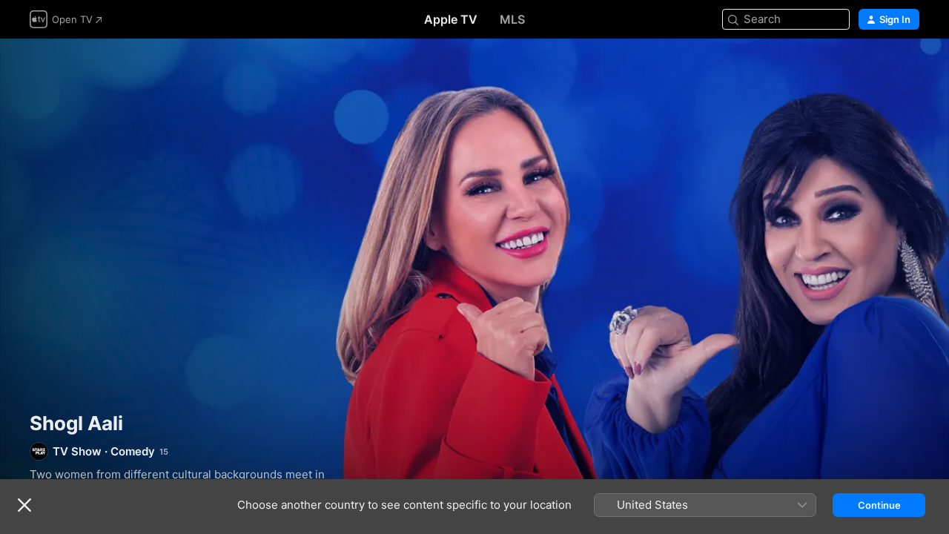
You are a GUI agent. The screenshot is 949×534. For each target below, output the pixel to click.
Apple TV (450, 19)
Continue (879, 505)
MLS (512, 19)
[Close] (24, 505)
